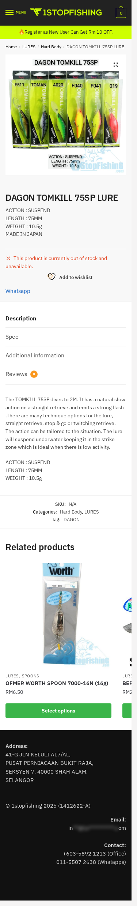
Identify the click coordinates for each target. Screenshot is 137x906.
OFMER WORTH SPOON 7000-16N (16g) (56, 683)
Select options (58, 710)
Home (11, 46)
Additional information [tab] (34, 355)
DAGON (72, 519)
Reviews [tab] (20, 373)
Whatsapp (17, 290)
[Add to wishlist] (102, 572)
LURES (28, 46)
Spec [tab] (11, 336)
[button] (115, 64)
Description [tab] (20, 318)
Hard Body (51, 46)
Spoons (30, 675)
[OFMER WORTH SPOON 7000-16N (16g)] (58, 616)
